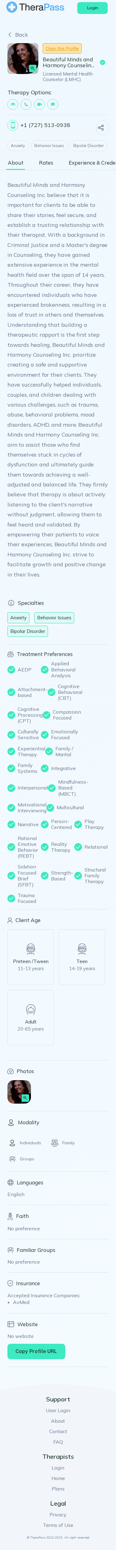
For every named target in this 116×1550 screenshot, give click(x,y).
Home (58, 1478)
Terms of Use (58, 1525)
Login (58, 1468)
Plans (58, 1489)
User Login (58, 1410)
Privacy (58, 1514)
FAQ (58, 1442)
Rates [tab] (46, 163)
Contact (58, 1431)
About (58, 1421)
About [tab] (16, 163)
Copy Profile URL (36, 1351)
